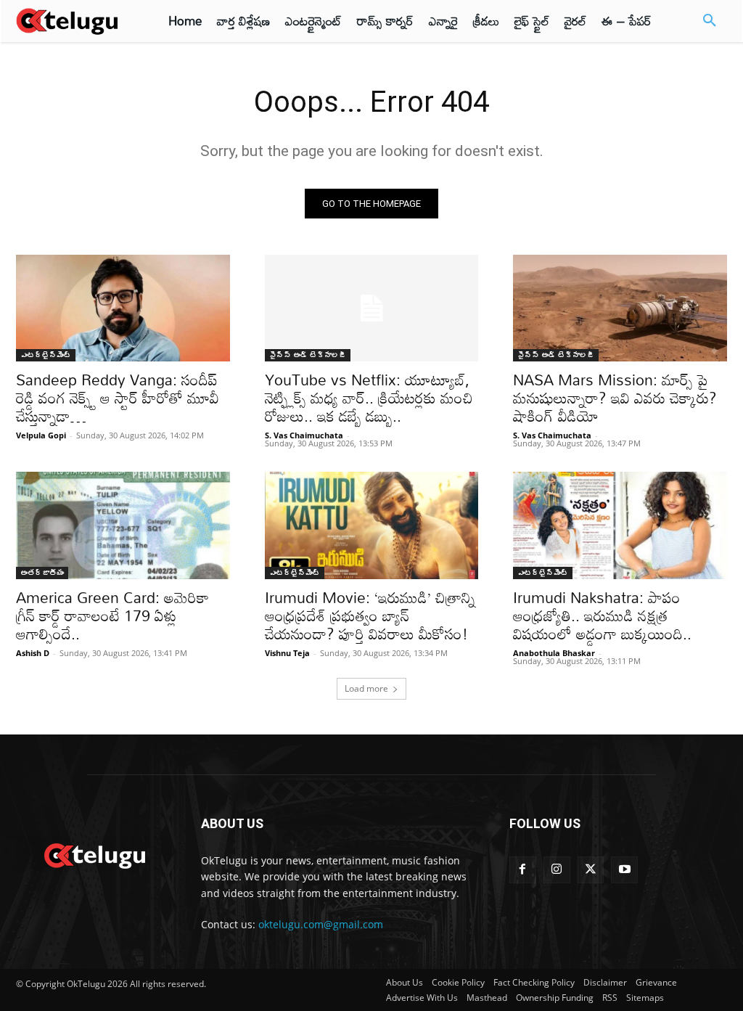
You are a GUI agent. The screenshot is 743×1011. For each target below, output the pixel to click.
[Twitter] (591, 869)
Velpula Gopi (41, 435)
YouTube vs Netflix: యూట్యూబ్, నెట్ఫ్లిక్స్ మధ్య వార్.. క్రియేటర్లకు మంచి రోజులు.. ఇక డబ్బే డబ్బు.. (369, 397)
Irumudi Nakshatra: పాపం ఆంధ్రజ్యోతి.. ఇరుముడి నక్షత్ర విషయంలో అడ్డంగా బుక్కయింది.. (602, 615)
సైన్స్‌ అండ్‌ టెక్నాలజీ (307, 355)
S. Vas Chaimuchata (304, 435)
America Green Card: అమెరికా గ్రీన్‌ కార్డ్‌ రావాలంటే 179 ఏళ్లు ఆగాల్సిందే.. (112, 615)
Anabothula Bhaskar (554, 652)
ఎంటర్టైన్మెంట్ (45, 355)
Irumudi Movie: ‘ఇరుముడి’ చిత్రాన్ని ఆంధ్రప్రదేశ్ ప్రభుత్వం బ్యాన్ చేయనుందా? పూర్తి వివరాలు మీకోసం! (370, 615)
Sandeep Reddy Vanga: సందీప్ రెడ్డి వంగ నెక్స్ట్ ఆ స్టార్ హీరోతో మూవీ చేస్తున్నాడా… (117, 397)
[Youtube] (624, 869)
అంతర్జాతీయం (42, 573)
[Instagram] (556, 869)
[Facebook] (522, 869)
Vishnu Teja (287, 652)
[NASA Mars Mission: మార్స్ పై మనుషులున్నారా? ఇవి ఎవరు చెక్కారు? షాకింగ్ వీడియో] (620, 308)
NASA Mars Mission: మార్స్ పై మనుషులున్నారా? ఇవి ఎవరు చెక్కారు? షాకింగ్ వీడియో (615, 397)
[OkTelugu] (74, 21)
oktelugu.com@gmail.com (320, 924)
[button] (709, 21)
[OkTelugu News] (94, 854)
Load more (366, 688)
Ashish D (32, 652)
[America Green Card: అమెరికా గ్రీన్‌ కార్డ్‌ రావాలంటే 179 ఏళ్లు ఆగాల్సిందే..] (123, 525)
